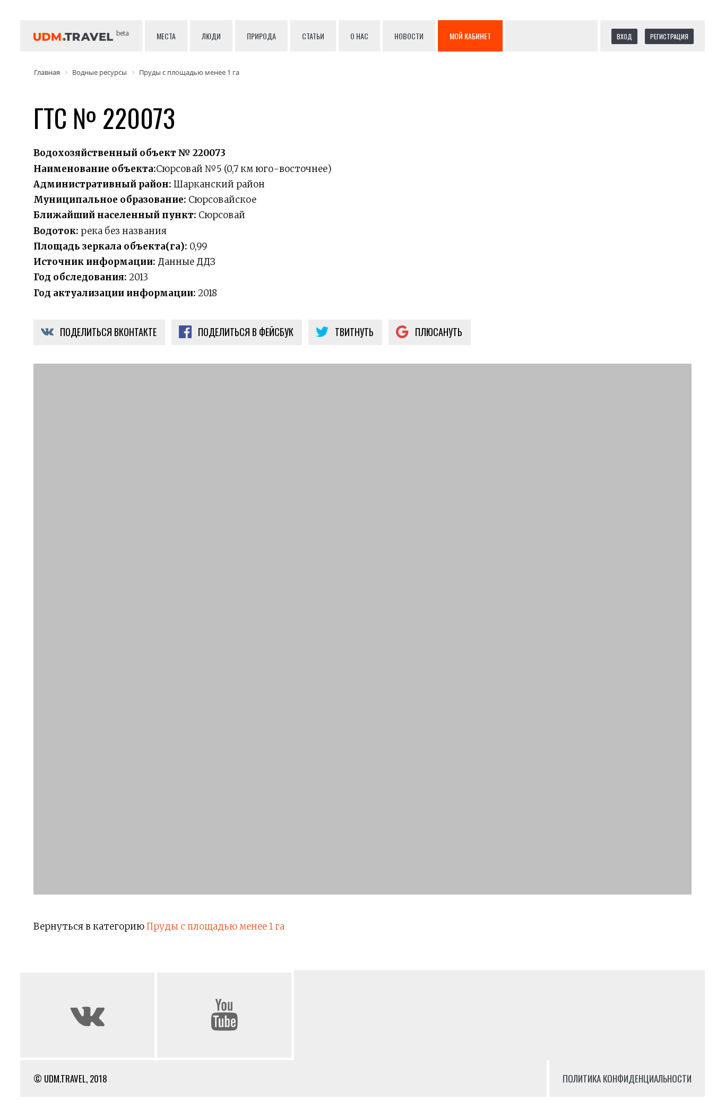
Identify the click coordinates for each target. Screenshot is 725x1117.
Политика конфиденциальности (627, 1078)
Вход (624, 36)
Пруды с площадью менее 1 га (215, 926)
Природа (261, 35)
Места (166, 35)
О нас (359, 35)
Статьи (313, 35)
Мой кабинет (470, 35)
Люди (211, 35)
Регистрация (669, 36)
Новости (409, 35)
